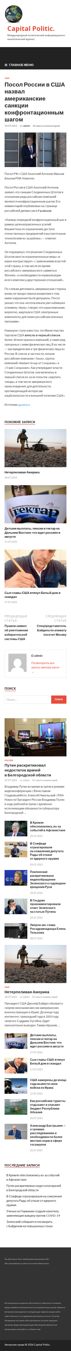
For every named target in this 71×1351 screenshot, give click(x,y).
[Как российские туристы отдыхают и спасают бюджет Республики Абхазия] (16, 1113)
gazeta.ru (24, 404)
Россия (9, 760)
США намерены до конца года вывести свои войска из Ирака (48, 1083)
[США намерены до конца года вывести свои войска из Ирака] (16, 1092)
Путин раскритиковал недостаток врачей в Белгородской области (28, 770)
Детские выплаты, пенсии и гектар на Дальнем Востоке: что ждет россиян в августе (32, 532)
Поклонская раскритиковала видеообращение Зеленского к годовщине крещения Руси (48, 879)
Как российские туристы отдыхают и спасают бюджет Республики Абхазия (48, 1106)
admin (26, 125)
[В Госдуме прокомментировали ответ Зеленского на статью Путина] (16, 913)
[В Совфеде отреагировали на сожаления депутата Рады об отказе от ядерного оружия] (16, 856)
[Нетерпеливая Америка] (35, 468)
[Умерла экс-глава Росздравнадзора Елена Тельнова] (16, 937)
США (7, 78)
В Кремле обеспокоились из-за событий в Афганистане (47, 826)
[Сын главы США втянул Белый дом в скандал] (35, 588)
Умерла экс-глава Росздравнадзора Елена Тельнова (48, 928)
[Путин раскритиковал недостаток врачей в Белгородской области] (35, 757)
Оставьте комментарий (46, 125)
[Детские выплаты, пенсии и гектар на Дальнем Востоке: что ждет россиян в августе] (35, 524)
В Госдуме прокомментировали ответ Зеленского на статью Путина (45, 906)
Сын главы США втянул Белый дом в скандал (47, 1061)
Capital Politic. (31, 28)
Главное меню (21, 65)
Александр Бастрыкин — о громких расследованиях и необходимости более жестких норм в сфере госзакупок (48, 1135)
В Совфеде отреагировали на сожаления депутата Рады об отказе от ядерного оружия (47, 851)
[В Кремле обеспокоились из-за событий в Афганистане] (16, 835)
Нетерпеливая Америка (22, 472)
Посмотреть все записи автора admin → (45, 667)
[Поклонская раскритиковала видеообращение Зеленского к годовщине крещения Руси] (16, 884)
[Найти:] (35, 699)
